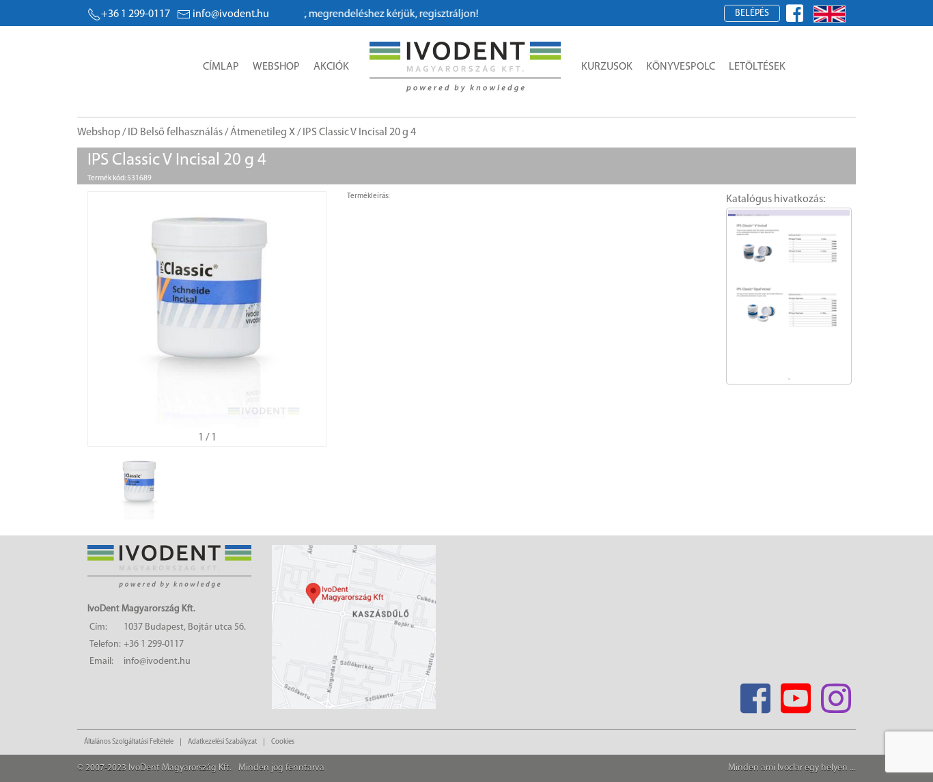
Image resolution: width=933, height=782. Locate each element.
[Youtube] (795, 694)
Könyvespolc (680, 66)
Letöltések (757, 66)
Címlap (221, 66)
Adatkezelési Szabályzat (222, 742)
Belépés (752, 13)
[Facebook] (755, 694)
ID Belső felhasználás (175, 132)
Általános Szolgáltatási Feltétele (128, 742)
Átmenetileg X (262, 132)
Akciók (331, 66)
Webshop (276, 66)
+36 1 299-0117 (135, 14)
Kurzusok (606, 66)
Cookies (282, 742)
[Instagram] (836, 694)
